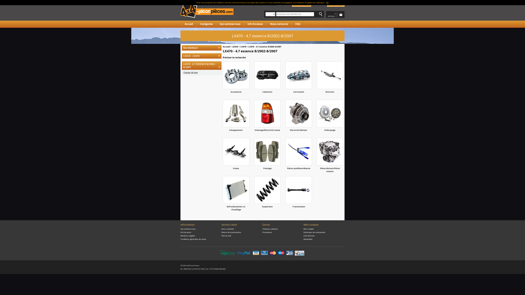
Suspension (267, 206)
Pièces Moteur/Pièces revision (330, 170)
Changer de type (190, 72)
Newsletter (308, 239)
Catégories (206, 24)
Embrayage (329, 130)
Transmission (298, 206)
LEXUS (235, 46)
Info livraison (255, 24)
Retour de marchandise (231, 232)
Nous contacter (279, 24)
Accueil (189, 24)
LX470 (243, 46)
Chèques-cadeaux (270, 229)
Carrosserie (298, 92)
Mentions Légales (187, 235)
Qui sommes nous (230, 24)
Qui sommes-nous (188, 229)
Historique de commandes (314, 232)
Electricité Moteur (298, 130)
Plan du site (226, 235)
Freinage (267, 168)
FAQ (297, 24)
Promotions (267, 232)
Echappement (236, 130)
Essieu (236, 168)
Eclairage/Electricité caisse (267, 130)
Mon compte (309, 229)
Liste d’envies (309, 235)
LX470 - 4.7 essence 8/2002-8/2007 (264, 46)
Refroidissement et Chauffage (236, 208)
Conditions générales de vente (193, 239)
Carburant (267, 92)
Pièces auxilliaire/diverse (298, 168)
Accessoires (236, 92)
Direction (330, 92)
